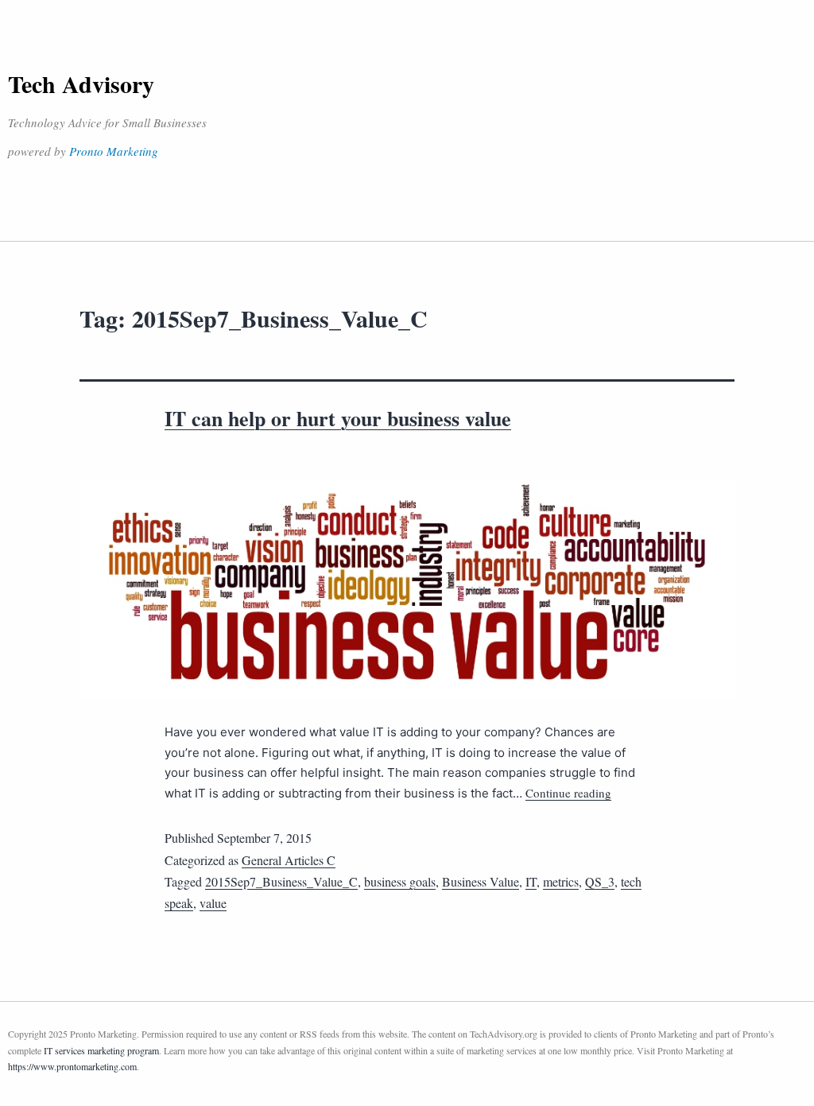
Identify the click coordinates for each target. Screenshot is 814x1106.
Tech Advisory (81, 83)
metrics (561, 881)
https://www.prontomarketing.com (72, 1066)
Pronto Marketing (113, 151)
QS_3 (599, 881)
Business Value (480, 881)
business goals (400, 881)
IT (531, 881)
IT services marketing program (101, 1050)
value (213, 903)
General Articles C (288, 860)
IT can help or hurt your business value (338, 418)
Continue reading (568, 793)
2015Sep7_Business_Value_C (281, 881)
